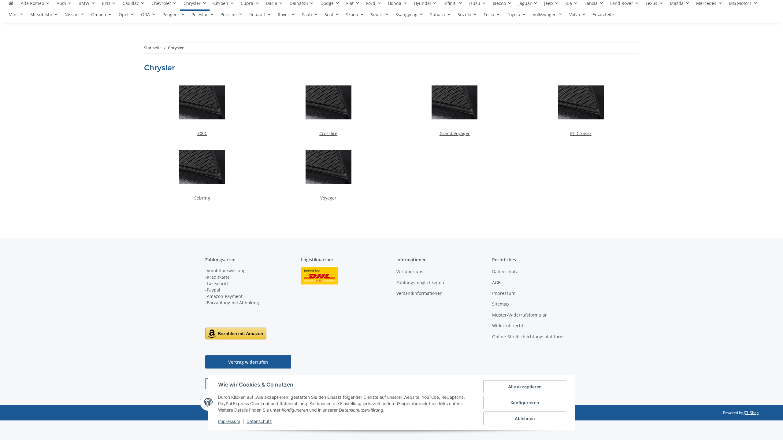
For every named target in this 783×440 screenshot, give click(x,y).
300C (202, 133)
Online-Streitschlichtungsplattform (528, 336)
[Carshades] (11, 5)
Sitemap (500, 304)
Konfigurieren (524, 402)
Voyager (328, 198)
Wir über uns (409, 271)
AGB (496, 282)
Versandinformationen (419, 293)
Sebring (202, 198)
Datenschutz (259, 421)
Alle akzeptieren (525, 386)
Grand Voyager (455, 133)
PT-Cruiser (581, 133)
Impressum (229, 421)
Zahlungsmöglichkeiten (420, 282)
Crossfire (328, 133)
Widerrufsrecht (507, 325)
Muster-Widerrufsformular (519, 315)
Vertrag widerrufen (248, 362)
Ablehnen (525, 418)
